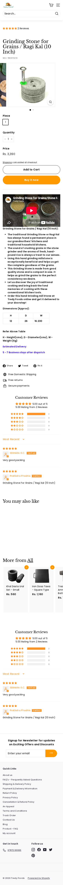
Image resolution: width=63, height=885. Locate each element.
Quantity (9, 132)
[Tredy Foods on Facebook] (39, 849)
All (30, 560)
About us (7, 775)
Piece (6, 115)
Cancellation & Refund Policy (18, 801)
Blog (5, 824)
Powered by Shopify (39, 878)
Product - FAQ (10, 828)
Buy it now (31, 180)
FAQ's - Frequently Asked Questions (22, 779)
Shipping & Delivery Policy (17, 784)
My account (9, 833)
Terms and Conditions (15, 810)
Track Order (9, 815)
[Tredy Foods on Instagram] (33, 849)
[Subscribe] (51, 753)
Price (6, 148)
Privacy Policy (10, 797)
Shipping (7, 162)
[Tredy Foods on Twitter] (50, 849)
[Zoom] (50, 102)
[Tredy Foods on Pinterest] (33, 855)
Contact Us (9, 819)
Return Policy (10, 793)
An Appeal (8, 806)
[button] (10, 28)
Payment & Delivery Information (20, 788)
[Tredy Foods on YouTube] (45, 849)
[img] (10, 448)
